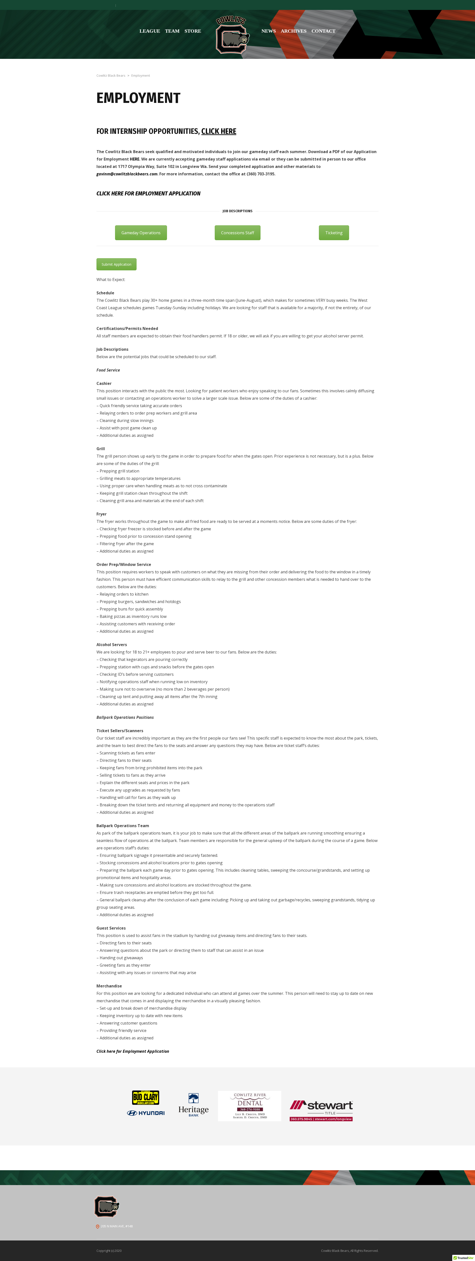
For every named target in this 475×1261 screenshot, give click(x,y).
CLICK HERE (218, 131)
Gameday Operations (141, 232)
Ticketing (334, 232)
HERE (134, 159)
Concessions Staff (237, 232)
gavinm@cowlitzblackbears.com (126, 174)
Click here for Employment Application (148, 193)
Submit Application (116, 264)
